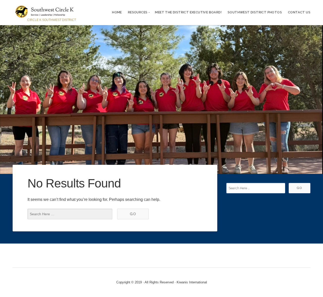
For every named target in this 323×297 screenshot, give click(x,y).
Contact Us (299, 12)
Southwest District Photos (255, 12)
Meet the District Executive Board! (188, 12)
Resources (138, 12)
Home (117, 12)
